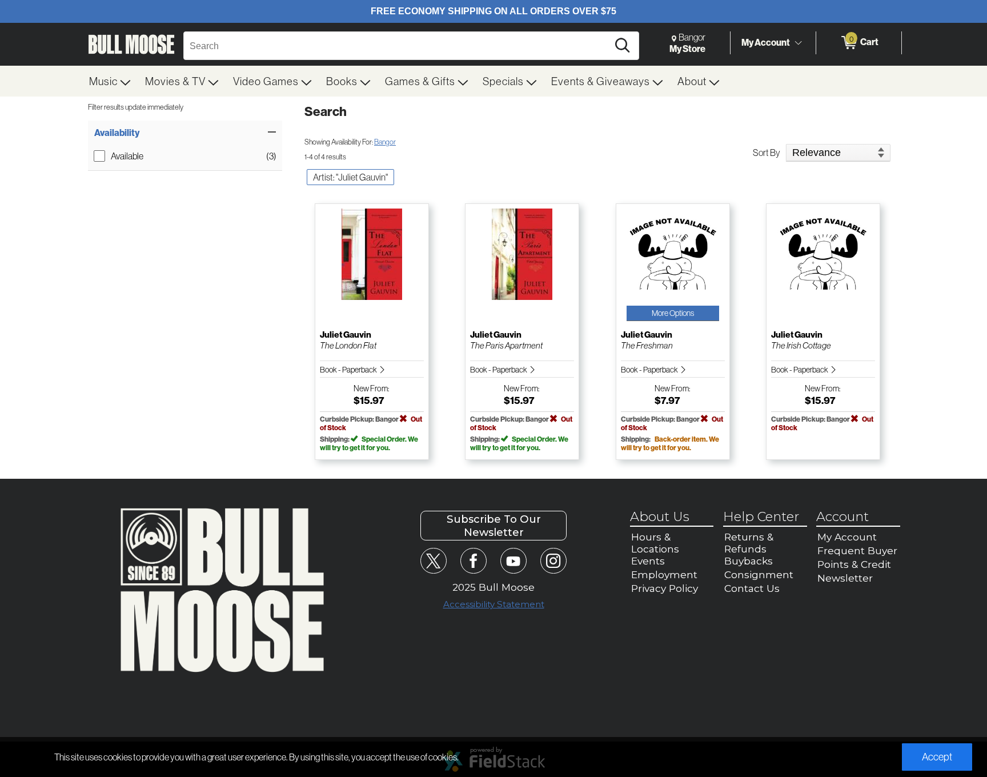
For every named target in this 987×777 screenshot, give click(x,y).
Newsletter (845, 578)
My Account (765, 42)
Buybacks (748, 561)
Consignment (758, 574)
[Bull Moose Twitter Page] (433, 561)
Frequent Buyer (857, 550)
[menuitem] (110, 81)
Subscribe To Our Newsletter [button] (494, 525)
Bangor (385, 141)
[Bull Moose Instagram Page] (553, 561)
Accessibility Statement (493, 604)
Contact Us (752, 588)
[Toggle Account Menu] (798, 43)
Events (648, 561)
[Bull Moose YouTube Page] (513, 561)
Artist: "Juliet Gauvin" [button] (350, 177)
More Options (673, 313)
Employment (664, 574)
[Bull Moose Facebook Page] (473, 561)
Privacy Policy (664, 588)
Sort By (766, 152)
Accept (937, 756)
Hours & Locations (655, 543)
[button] (185, 133)
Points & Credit (854, 564)
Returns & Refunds (748, 543)
